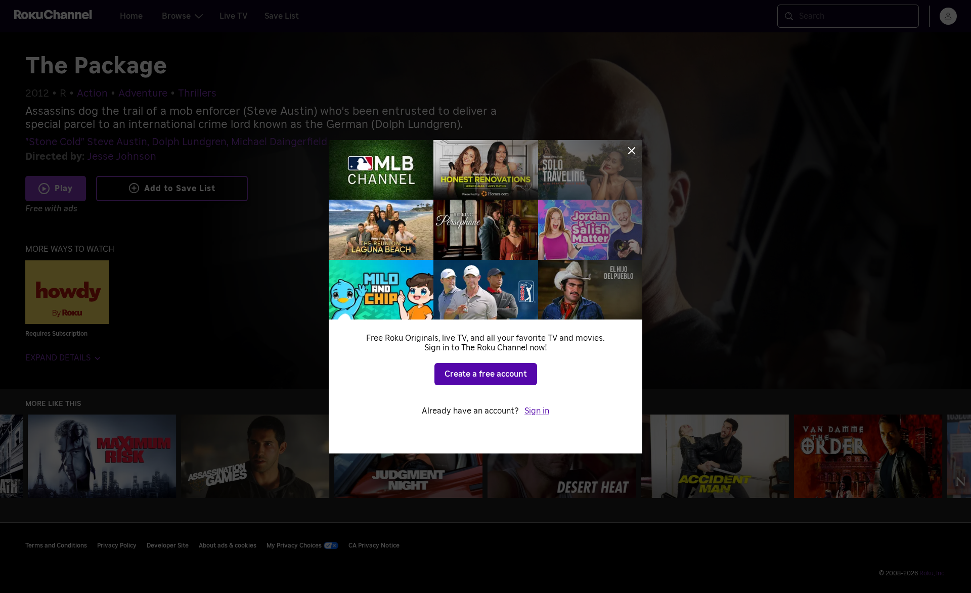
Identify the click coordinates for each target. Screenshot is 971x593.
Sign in (536, 411)
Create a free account (486, 374)
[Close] (632, 151)
